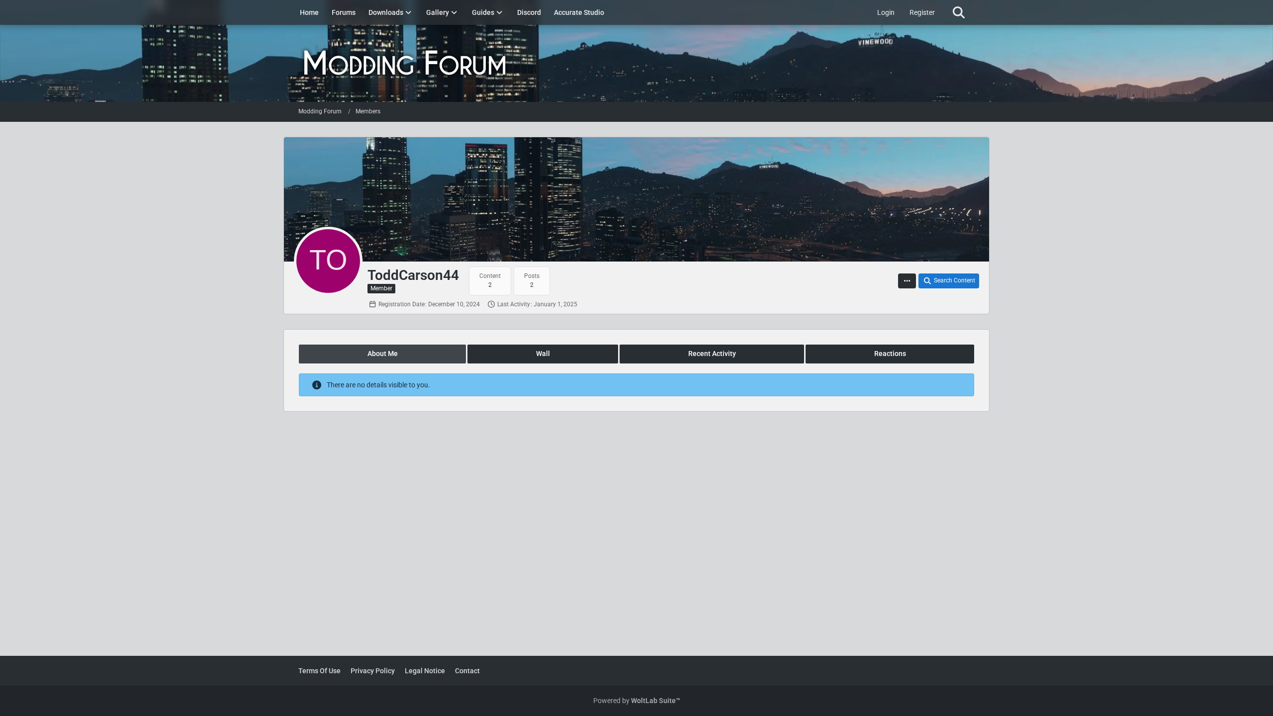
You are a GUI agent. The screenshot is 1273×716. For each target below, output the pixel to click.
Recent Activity (712, 354)
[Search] (958, 12)
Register (922, 12)
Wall (543, 354)
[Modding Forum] (636, 63)
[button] (907, 280)
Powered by (636, 701)
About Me (382, 354)
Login (886, 12)
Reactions (890, 354)
